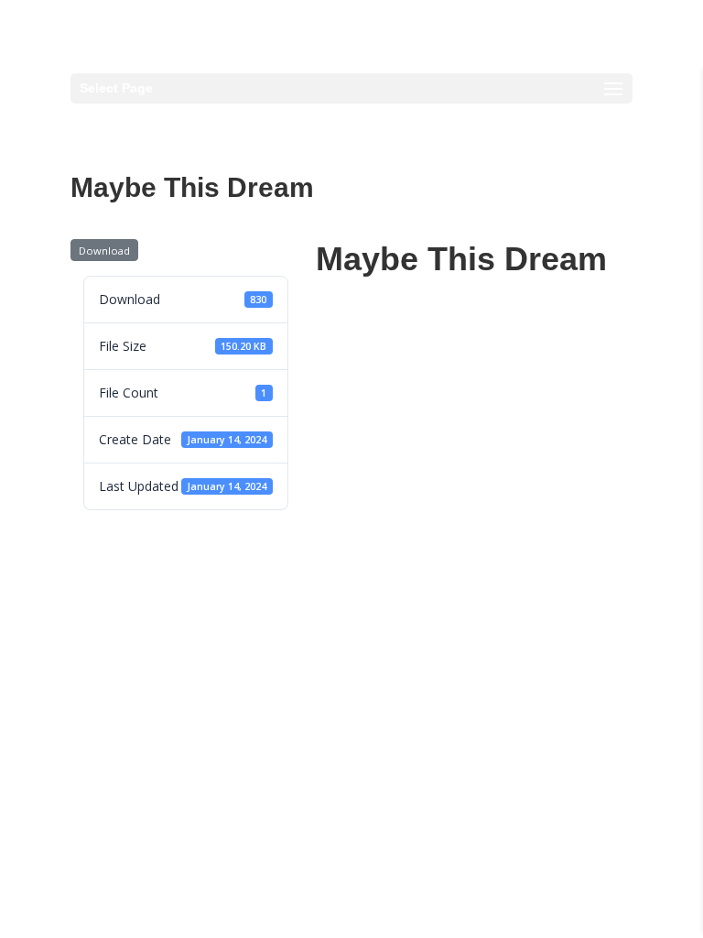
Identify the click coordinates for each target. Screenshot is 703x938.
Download (104, 250)
